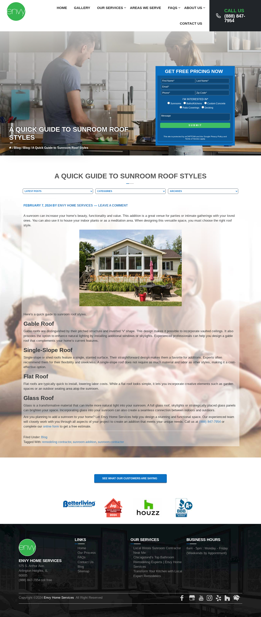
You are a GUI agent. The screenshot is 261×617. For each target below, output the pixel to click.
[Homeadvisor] (236, 598)
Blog (17, 147)
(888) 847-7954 (234, 15)
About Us (193, 8)
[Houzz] (228, 598)
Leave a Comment (113, 205)
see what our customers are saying (130, 478)
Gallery (82, 8)
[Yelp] (219, 598)
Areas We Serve (145, 8)
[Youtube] (201, 598)
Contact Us (191, 23)
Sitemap (83, 571)
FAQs (172, 8)
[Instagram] (210, 598)
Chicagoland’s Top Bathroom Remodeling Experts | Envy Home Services (157, 561)
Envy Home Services (59, 597)
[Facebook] (184, 598)
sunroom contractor (111, 442)
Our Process (87, 553)
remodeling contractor (56, 442)
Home (62, 8)
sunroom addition (84, 442)
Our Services (110, 8)
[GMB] (192, 598)
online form (51, 426)
